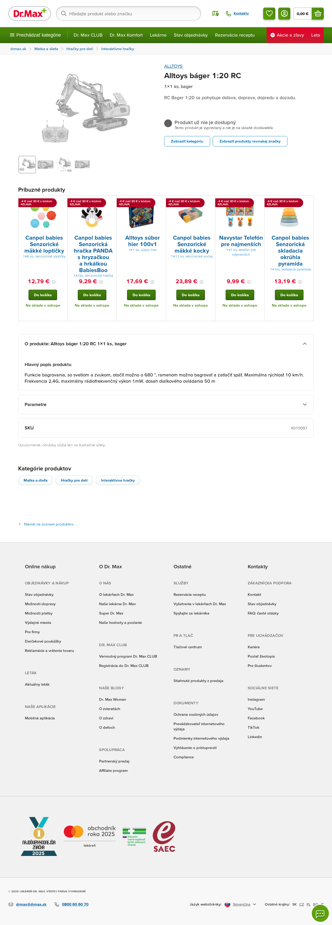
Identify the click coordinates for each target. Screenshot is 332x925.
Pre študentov (260, 665)
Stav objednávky (191, 35)
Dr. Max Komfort (126, 35)
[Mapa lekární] (215, 13)
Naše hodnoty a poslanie (120, 622)
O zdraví (106, 718)
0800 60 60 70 (75, 904)
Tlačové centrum (188, 647)
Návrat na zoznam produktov (48, 524)
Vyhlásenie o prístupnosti (195, 747)
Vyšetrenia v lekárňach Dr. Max (200, 604)
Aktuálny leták (37, 684)
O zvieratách (109, 708)
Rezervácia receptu (235, 35)
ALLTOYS (173, 66)
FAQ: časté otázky (263, 613)
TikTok (253, 727)
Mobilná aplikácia (40, 718)
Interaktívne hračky (118, 480)
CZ (301, 904)
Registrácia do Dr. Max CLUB (124, 665)
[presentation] (43, 215)
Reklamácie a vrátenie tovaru (49, 650)
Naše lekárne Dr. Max (117, 604)
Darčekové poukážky (43, 641)
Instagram (256, 699)
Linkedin (255, 736)
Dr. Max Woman (112, 699)
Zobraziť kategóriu (187, 141)
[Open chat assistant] (320, 913)
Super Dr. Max (111, 613)
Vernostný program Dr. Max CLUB (128, 656)
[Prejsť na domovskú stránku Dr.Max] (29, 13)
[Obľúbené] (269, 13)
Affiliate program (113, 770)
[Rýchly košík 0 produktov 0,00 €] (318, 13)
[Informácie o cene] (54, 282)
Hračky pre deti (74, 480)
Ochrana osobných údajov (196, 714)
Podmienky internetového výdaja (201, 738)
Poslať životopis (261, 656)
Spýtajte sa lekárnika (191, 613)
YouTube (255, 708)
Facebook (256, 718)
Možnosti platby (38, 613)
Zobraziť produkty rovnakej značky (250, 141)
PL (308, 904)
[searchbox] (128, 13)
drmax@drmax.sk (31, 904)
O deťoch (107, 727)
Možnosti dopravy (40, 604)
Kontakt (254, 594)
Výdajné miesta (38, 622)
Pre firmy (32, 632)
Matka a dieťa (35, 480)
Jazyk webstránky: (206, 904)
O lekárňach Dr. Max (116, 594)
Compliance (184, 757)
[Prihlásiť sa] (284, 13)
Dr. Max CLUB (88, 35)
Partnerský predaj (114, 761)
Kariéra (254, 647)
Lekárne (158, 35)
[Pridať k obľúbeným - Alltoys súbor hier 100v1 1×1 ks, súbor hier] (160, 202)
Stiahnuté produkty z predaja (198, 680)
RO (315, 904)
